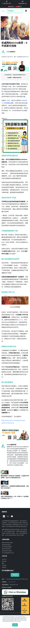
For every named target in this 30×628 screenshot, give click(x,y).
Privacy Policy (18, 621)
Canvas (20, 320)
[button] (26, 11)
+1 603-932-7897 (12, 581)
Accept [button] (15, 624)
